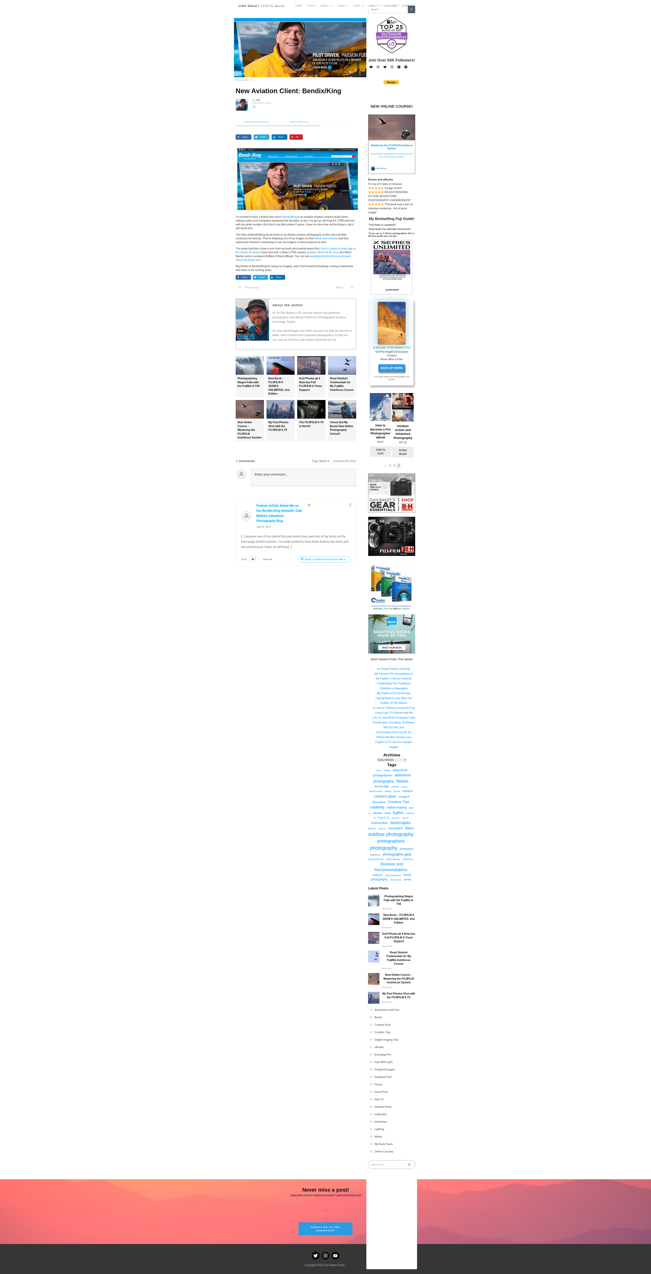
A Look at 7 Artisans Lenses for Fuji (394, 707)
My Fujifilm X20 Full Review (394, 693)
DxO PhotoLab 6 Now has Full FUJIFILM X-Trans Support (398, 937)
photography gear (397, 854)
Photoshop (408, 859)
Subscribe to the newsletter (325, 1229)
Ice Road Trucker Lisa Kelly (393, 668)
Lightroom (382, 829)
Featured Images (384, 1069)
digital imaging (397, 807)
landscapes (400, 822)
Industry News (383, 1106)
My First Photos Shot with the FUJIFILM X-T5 (278, 426)
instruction (379, 823)
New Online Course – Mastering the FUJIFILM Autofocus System (249, 430)
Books (378, 1017)
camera (407, 791)
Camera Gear (382, 1024)
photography (383, 848)
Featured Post (382, 1077)
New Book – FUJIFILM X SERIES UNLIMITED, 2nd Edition (399, 919)
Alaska (402, 781)
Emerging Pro (382, 1054)
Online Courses (383, 1151)
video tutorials (395, 880)
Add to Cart (380, 451)
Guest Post (381, 1091)
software (377, 875)
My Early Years (383, 1144)
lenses (372, 828)
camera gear (385, 796)
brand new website (326, 238)
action (379, 770)
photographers (391, 841)
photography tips (376, 859)
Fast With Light (383, 1062)
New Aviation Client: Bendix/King (288, 91)
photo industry (393, 859)
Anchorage (381, 786)
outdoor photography (390, 834)
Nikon (409, 828)
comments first (344, 461)
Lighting (379, 1129)
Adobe (387, 770)
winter (407, 879)
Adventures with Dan (387, 1009)
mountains (396, 828)
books (396, 791)
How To (379, 1099)
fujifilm (398, 813)
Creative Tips (398, 802)
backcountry (375, 791)
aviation (404, 787)
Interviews (380, 1121)
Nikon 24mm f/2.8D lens (323, 252)
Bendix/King (289, 216)
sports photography (393, 875)
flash (388, 813)
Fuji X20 (405, 818)
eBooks (377, 813)
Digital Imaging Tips (386, 1039)
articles (395, 786)
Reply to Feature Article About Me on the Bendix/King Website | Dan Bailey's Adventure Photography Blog (328, 559)
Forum (378, 1084)
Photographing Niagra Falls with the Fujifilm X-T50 (249, 382)
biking (388, 791)
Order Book (403, 452)
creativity (377, 807)
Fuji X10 (395, 818)
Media (378, 1136)
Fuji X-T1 (383, 817)
